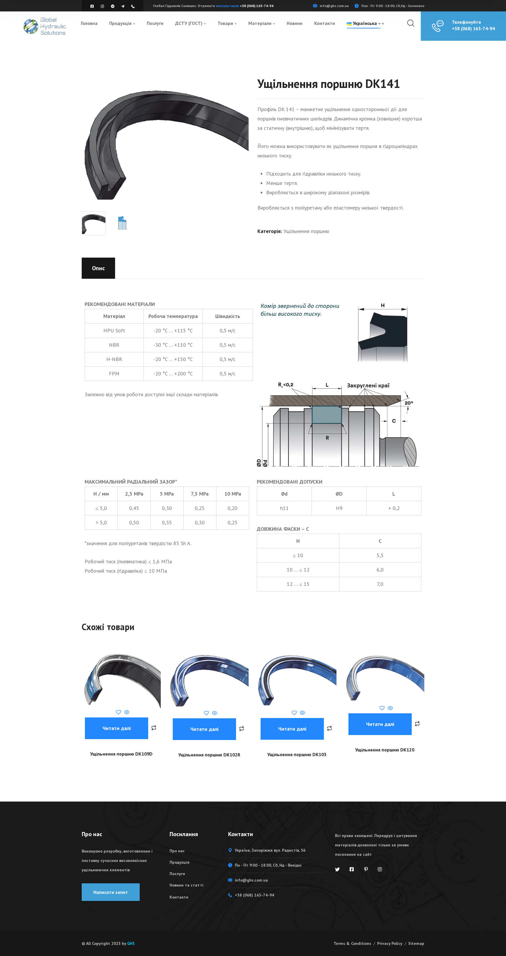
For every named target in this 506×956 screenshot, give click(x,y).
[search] (410, 23)
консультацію (228, 6)
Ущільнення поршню (306, 231)
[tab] (98, 268)
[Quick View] (126, 712)
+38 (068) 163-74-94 (256, 6)
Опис (98, 268)
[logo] (44, 25)
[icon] (92, 6)
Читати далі (116, 728)
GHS (131, 943)
